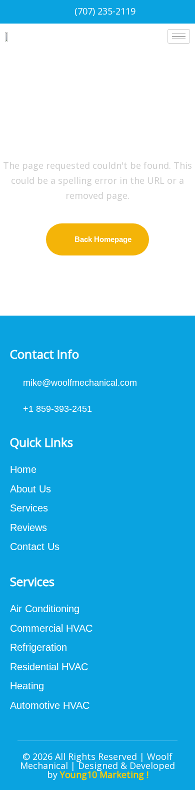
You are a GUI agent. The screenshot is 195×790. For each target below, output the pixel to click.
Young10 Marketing (102, 774)
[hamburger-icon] (179, 36)
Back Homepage (103, 239)
